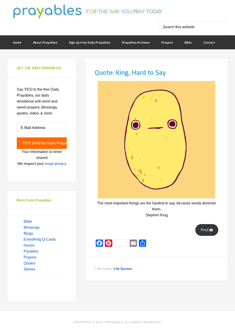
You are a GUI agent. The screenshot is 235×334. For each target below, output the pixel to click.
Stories (29, 269)
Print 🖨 (207, 230)
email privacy (55, 164)
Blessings (32, 227)
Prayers (30, 257)
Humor (29, 245)
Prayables (87, 12)
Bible (28, 221)
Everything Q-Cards (40, 239)
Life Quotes (123, 268)
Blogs (28, 233)
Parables (31, 251)
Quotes (29, 263)
